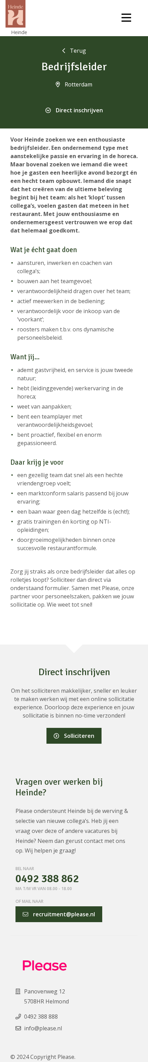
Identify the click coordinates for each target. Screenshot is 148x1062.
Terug (77, 50)
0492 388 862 (47, 879)
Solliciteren (78, 736)
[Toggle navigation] (126, 17)
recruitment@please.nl (63, 914)
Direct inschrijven (78, 110)
